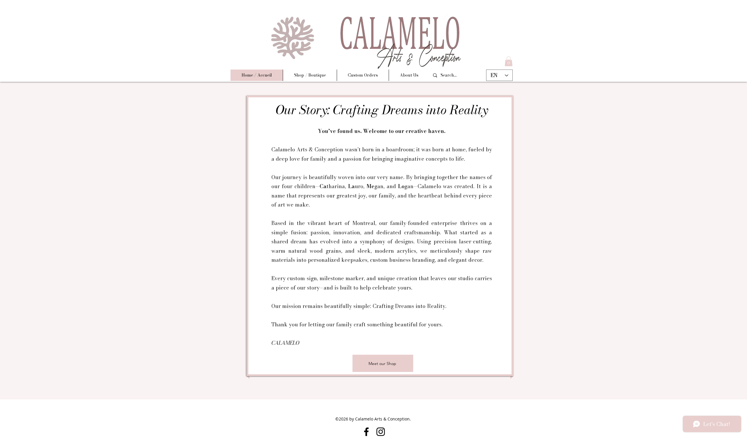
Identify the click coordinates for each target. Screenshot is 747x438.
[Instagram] (380, 431)
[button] (509, 61)
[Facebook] (366, 431)
